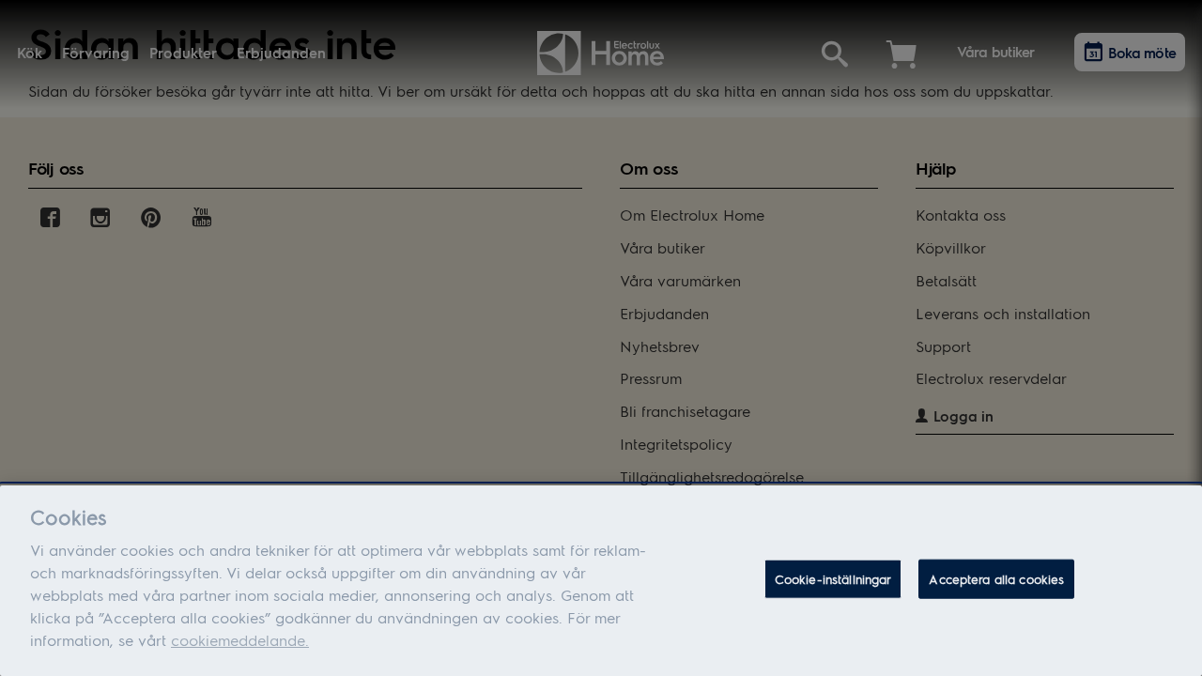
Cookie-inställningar (833, 579)
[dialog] (601, 580)
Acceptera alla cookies (996, 579)
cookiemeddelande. (240, 640)
